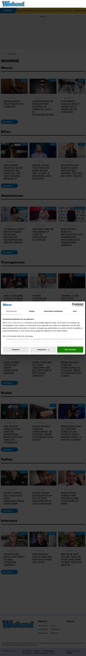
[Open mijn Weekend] (76, 4)
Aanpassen (41, 349)
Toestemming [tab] (11, 311)
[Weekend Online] (13, 4)
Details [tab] (32, 311)
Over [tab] (75, 311)
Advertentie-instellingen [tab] (53, 311)
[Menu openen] (69, 4)
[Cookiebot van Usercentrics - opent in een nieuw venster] (73, 304)
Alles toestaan (70, 349)
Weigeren (15, 349)
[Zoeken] (82, 4)
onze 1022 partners (16, 323)
